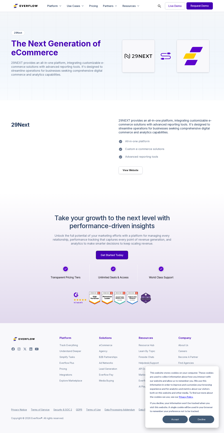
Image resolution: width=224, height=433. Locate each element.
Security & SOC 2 (62, 409)
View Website (130, 170)
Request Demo (200, 5)
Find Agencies (186, 362)
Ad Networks (106, 362)
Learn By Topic (147, 351)
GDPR (79, 409)
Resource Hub (146, 345)
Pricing (93, 6)
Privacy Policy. (186, 396)
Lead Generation (108, 368)
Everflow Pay (106, 374)
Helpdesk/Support (149, 362)
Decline (201, 419)
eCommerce (105, 345)
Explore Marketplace (71, 380)
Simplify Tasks (67, 357)
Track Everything (69, 345)
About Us (183, 345)
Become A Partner (188, 357)
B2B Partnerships (108, 357)
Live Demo (175, 6)
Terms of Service (40, 409)
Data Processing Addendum (120, 409)
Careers (182, 351)
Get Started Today (112, 255)
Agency (103, 351)
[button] (54, 6)
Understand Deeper (70, 351)
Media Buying (106, 380)
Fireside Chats (146, 357)
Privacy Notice (19, 409)
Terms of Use (93, 409)
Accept (175, 419)
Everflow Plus (67, 362)
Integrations (66, 374)
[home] (26, 6)
